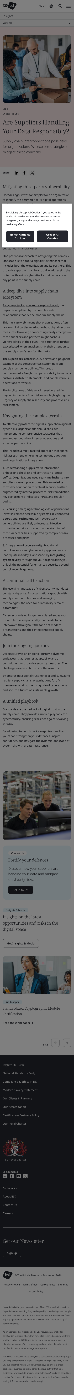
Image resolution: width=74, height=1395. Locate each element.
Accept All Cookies (53, 236)
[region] (37, 225)
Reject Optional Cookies (20, 236)
